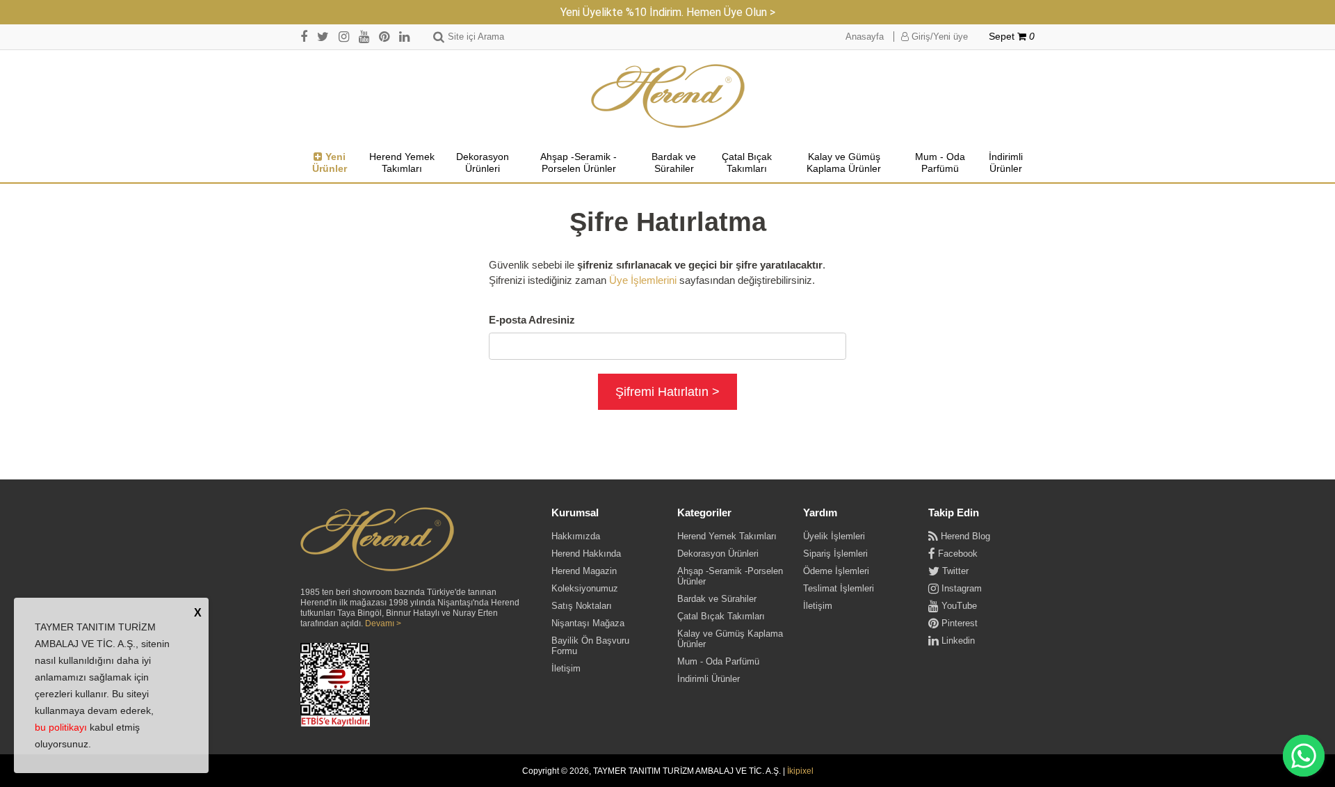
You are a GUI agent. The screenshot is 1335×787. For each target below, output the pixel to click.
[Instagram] (344, 36)
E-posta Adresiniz (532, 320)
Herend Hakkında (586, 553)
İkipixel (800, 771)
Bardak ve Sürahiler (674, 163)
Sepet (1012, 36)
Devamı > (383, 623)
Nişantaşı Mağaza (587, 623)
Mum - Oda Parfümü (940, 163)
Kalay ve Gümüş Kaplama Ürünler (844, 163)
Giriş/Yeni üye (938, 36)
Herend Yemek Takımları (402, 163)
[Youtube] (364, 36)
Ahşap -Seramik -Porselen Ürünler (578, 163)
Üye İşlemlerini (643, 280)
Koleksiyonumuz (584, 588)
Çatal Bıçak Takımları (747, 163)
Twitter (954, 571)
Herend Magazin (584, 571)
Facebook (956, 553)
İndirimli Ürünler (1006, 163)
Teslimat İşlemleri (838, 588)
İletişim (566, 668)
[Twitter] (323, 36)
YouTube (958, 606)
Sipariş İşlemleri (835, 553)
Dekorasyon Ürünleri (482, 163)
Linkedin (957, 640)
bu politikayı (61, 727)
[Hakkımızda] (377, 540)
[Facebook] (303, 36)
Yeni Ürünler (329, 163)
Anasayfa (865, 36)
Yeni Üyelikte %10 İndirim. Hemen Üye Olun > (667, 12)
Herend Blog (964, 536)
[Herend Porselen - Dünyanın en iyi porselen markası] (668, 96)
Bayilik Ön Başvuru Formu (590, 645)
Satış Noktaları (581, 606)
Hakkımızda (575, 536)
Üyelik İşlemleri (834, 536)
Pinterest (958, 623)
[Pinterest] (384, 36)
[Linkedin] (404, 36)
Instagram (960, 588)
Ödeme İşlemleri (836, 571)
